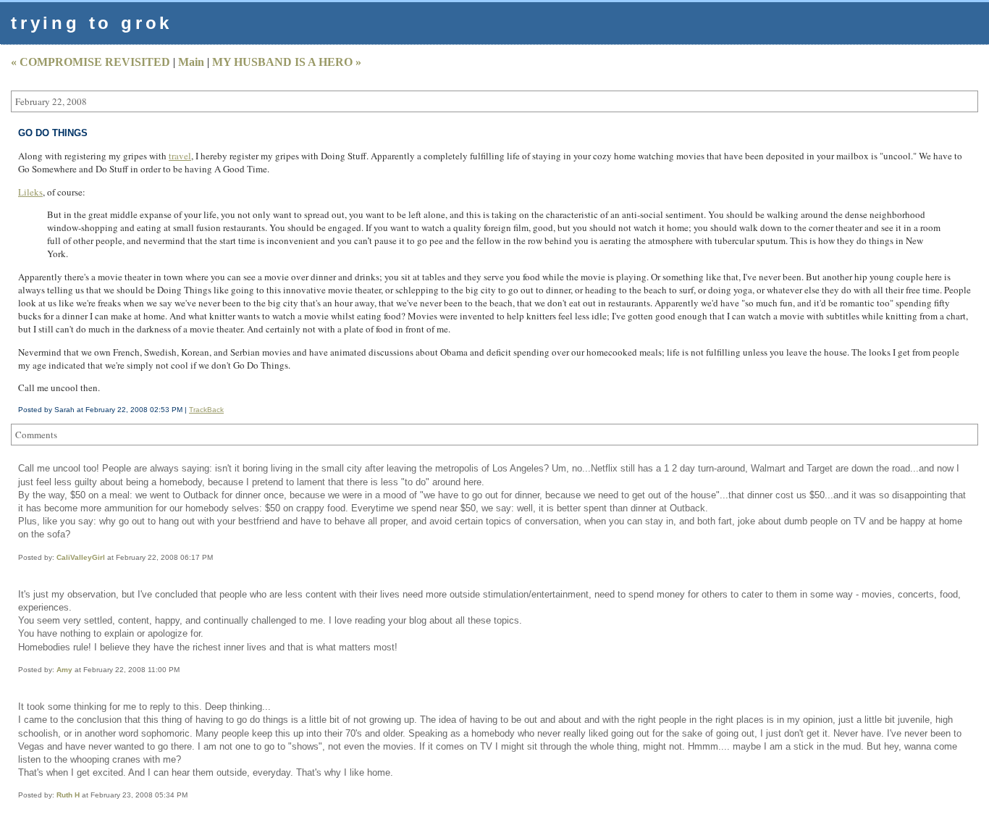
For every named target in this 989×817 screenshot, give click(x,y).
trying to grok (91, 23)
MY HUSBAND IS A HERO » (286, 62)
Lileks (30, 191)
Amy (64, 670)
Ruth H (68, 795)
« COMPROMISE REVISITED (90, 62)
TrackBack (206, 410)
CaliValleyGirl (80, 557)
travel (180, 155)
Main (191, 62)
